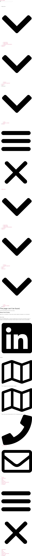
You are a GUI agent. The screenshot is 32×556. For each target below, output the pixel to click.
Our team (3, 266)
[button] (16, 156)
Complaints (3, 484)
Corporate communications (7, 44)
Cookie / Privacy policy (5, 482)
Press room (3, 481)
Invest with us (5, 42)
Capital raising (5, 43)
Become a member (6, 122)
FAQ (2, 479)
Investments (3, 45)
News (2, 267)
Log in (4, 121)
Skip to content (2, 0)
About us (4, 264)
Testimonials (4, 478)
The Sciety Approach (6, 265)
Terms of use (4, 483)
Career (3, 480)
